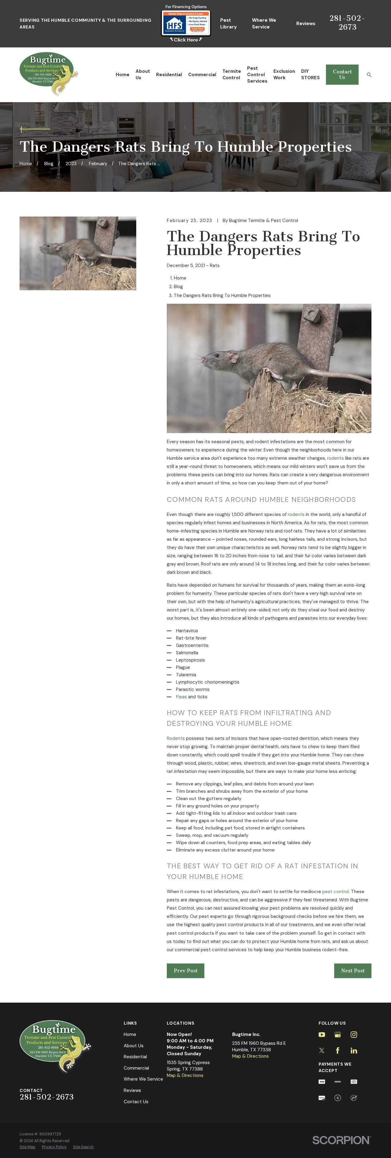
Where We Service (264, 23)
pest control (335, 892)
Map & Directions (185, 1075)
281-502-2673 (347, 22)
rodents (335, 458)
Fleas (181, 697)
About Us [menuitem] (143, 74)
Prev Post (186, 971)
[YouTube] (322, 1034)
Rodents (176, 738)
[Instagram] (354, 1034)
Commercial (136, 1068)
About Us (134, 1046)
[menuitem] (27, 1147)
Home (130, 1034)
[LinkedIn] (354, 1050)
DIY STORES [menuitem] (310, 74)
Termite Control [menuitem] (231, 74)
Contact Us (342, 74)
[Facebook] (337, 1050)
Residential (135, 1057)
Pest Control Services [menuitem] (257, 74)
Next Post (353, 971)
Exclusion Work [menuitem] (284, 74)
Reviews (305, 23)
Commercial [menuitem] (202, 75)
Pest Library (228, 23)
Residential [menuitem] (169, 75)
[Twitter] (322, 1050)
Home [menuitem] (123, 75)
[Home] (50, 75)
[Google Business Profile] (337, 1034)
